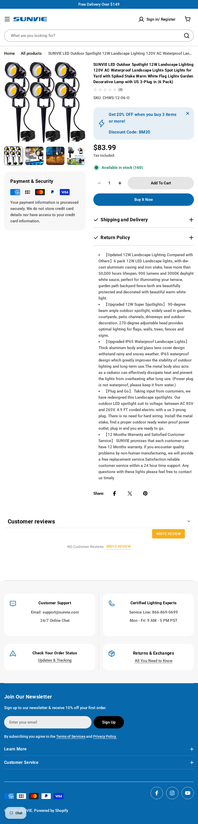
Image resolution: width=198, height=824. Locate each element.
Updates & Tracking (55, 660)
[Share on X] (130, 493)
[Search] (187, 36)
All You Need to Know (153, 660)
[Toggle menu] (7, 19)
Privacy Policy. (105, 736)
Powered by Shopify (51, 810)
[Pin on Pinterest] (145, 493)
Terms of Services (70, 736)
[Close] (188, 113)
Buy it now (143, 199)
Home (9, 53)
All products (31, 53)
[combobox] (99, 35)
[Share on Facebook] (114, 493)
